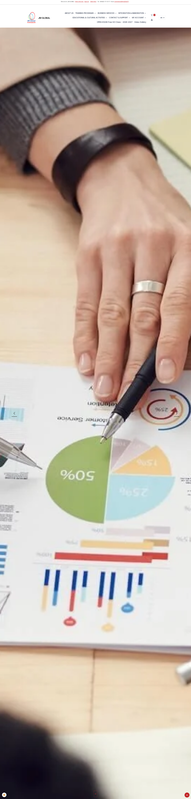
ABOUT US (69, 13)
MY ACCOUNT (138, 17)
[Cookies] (4, 795)
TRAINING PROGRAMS (84, 13)
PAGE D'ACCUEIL (79, 1)
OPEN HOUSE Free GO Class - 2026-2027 (115, 22)
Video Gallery (140, 22)
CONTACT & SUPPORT (118, 17)
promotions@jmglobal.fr (121, 1)
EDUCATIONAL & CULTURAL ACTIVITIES (89, 17)
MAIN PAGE (93, 1)
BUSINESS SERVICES (106, 13)
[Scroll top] (187, 795)
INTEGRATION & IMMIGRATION (131, 13)
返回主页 (86, 1)
